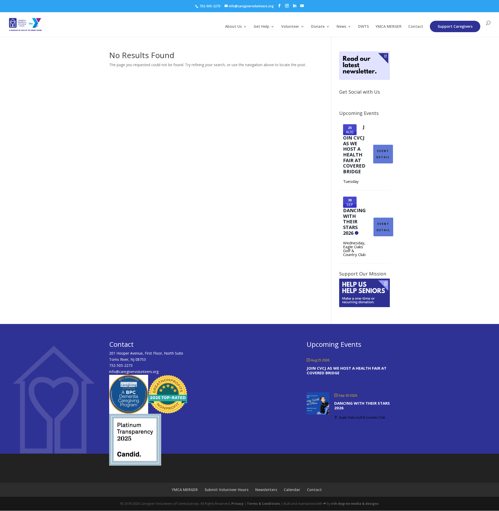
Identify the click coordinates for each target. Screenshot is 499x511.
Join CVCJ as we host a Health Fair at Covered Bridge (354, 149)
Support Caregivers (455, 26)
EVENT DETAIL (383, 154)
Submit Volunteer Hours (226, 489)
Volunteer (290, 27)
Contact (415, 27)
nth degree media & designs (355, 503)
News (341, 27)
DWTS (363, 27)
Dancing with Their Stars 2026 (354, 221)
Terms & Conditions (263, 503)
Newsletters (266, 489)
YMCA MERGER (389, 27)
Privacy (237, 503)
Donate (318, 27)
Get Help (261, 27)
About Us (233, 27)
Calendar (292, 489)
